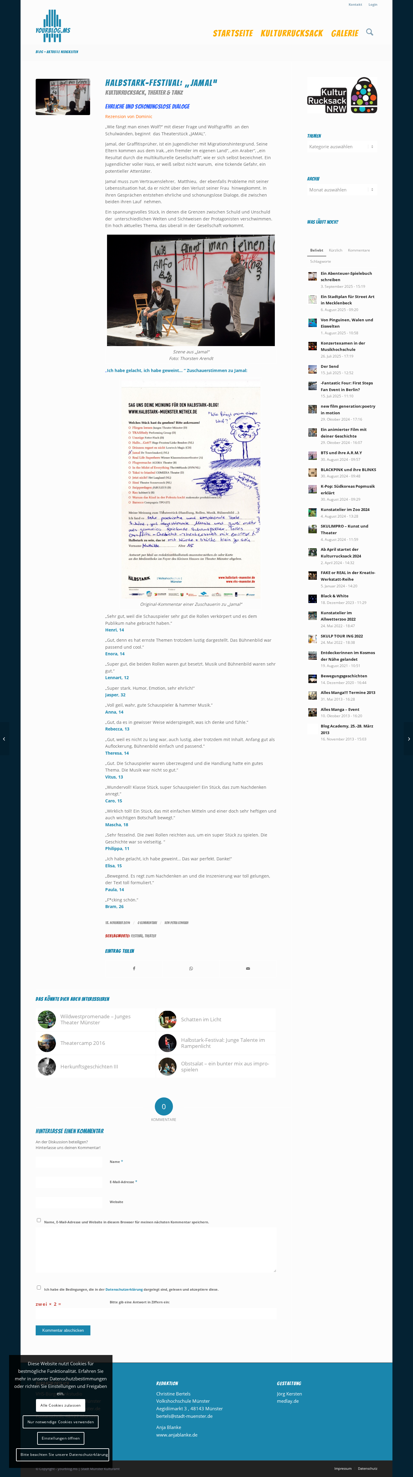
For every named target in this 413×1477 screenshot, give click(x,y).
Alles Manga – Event (340, 709)
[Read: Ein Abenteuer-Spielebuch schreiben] (312, 276)
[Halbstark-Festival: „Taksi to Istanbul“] (4, 738)
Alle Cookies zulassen (61, 1405)
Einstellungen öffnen (61, 1438)
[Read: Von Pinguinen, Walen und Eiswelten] (312, 322)
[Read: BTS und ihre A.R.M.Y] (312, 455)
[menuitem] (356, 4)
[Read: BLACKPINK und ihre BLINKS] (312, 472)
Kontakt (355, 4)
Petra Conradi (179, 923)
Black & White (335, 596)
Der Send (330, 366)
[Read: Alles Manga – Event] (312, 712)
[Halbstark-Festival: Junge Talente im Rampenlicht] (408, 738)
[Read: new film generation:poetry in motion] (312, 409)
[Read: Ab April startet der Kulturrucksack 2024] (312, 552)
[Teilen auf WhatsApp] (191, 968)
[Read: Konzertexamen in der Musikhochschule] (312, 346)
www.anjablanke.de (176, 1435)
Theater (150, 936)
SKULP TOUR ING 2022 (342, 636)
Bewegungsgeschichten (344, 676)
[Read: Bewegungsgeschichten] (312, 678)
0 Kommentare (147, 923)
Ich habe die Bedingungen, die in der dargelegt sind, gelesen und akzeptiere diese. (131, 1289)
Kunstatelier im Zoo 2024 (345, 509)
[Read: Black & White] (312, 598)
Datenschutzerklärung (124, 1289)
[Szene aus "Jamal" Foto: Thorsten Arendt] (63, 106)
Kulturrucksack (125, 92)
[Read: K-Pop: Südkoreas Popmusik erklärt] (312, 489)
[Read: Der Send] (312, 369)
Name (116, 1161)
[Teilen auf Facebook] (134, 968)
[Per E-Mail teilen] (248, 968)
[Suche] (369, 26)
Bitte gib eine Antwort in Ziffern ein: (140, 1302)
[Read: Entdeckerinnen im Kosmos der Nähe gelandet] (312, 655)
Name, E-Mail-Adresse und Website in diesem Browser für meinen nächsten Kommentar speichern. (126, 1222)
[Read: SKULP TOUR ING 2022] (312, 639)
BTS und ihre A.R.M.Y (341, 452)
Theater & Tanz (165, 92)
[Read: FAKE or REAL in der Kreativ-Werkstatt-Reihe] (312, 575)
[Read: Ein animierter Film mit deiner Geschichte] (312, 432)
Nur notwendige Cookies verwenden (61, 1421)
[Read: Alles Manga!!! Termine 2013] (312, 695)
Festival (137, 936)
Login (373, 4)
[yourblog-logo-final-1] (53, 26)
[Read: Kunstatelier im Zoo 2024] (312, 512)
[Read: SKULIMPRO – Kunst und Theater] (312, 529)
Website (116, 1201)
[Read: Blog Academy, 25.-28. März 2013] (312, 729)
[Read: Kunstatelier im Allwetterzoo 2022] (312, 615)
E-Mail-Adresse (123, 1181)
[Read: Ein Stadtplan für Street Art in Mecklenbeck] (312, 299)
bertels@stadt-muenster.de (184, 1416)
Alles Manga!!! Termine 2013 (348, 692)
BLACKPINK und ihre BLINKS (348, 469)
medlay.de (288, 1401)
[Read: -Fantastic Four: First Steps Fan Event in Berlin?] (312, 385)
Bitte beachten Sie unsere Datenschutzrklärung (64, 1454)
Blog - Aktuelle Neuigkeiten (57, 52)
